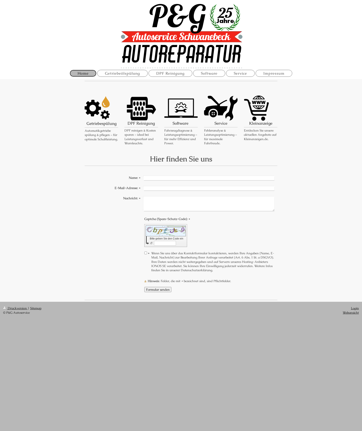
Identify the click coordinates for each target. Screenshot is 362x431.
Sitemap (35, 308)
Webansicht (351, 313)
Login (355, 308)
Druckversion (17, 308)
